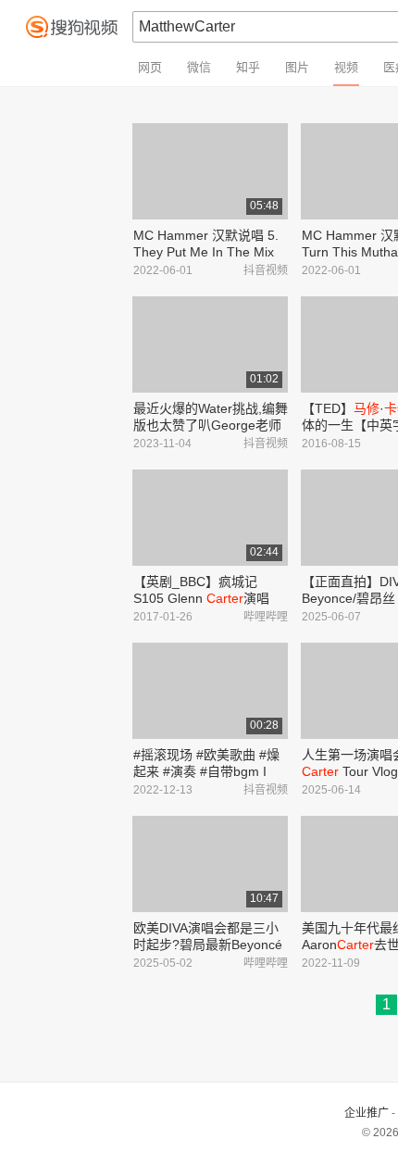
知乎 (248, 67)
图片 (297, 67)
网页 (150, 67)
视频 (346, 67)
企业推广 (366, 1113)
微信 (199, 67)
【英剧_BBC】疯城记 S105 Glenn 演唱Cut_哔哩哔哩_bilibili (201, 598)
